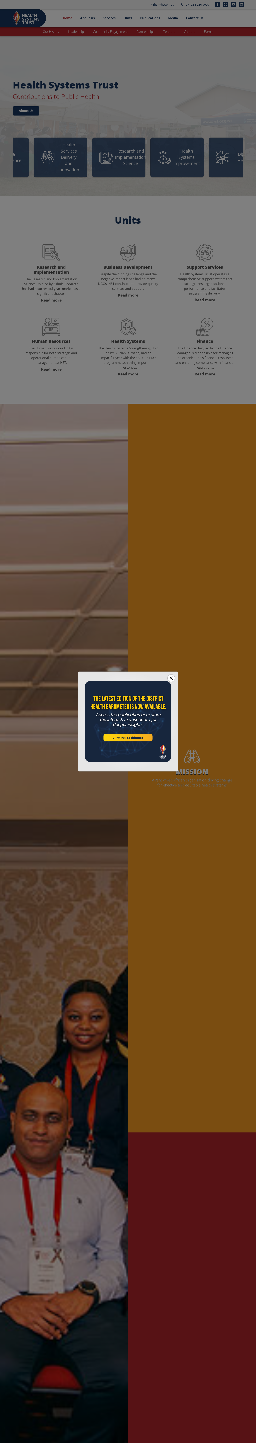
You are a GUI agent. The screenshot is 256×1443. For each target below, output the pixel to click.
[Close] (171, 678)
